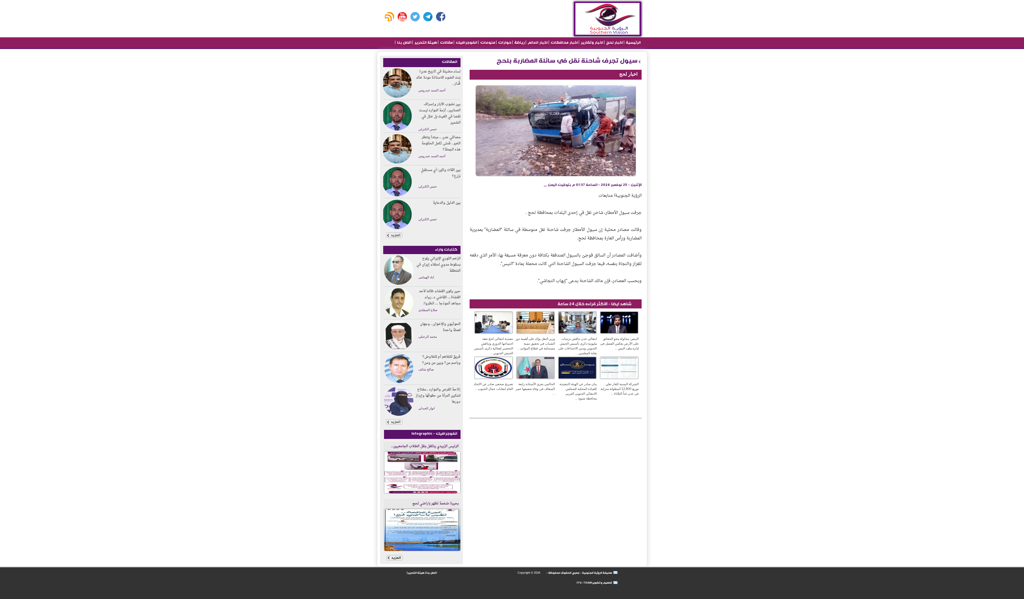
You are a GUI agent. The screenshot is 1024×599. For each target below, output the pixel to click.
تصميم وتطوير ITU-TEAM (594, 582)
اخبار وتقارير (591, 42)
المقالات (449, 62)
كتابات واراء (446, 249)
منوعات (487, 42)
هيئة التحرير (425, 42)
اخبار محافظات (564, 42)
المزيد (395, 235)
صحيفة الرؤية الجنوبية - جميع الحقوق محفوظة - (579, 572)
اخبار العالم (537, 42)
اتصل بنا (403, 42)
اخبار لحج (614, 42)
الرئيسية (633, 42)
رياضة (519, 42)
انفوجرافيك (466, 42)
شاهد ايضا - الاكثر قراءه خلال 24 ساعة (594, 304)
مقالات (446, 42)
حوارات (504, 42)
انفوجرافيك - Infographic (434, 433)
